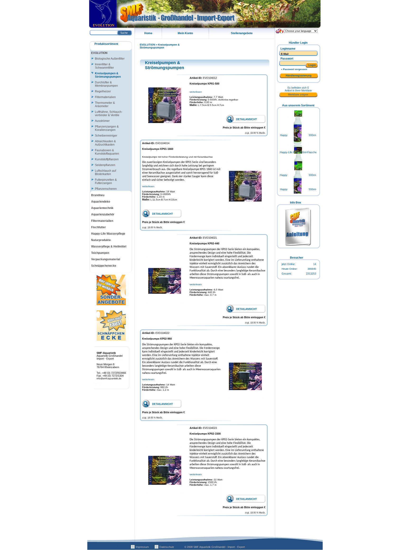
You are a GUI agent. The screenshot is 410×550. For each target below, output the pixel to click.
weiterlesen (196, 91)
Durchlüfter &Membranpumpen (106, 84)
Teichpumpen (100, 253)
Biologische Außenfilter (110, 58)
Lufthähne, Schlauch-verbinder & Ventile (108, 113)
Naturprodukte (101, 240)
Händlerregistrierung (299, 75)
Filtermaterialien (105, 97)
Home (148, 33)
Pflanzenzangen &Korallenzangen (107, 128)
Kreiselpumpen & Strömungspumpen (160, 46)
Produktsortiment (106, 44)
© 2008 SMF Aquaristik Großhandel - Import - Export (214, 546)
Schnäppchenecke (103, 265)
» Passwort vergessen (294, 69)
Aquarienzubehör (102, 214)
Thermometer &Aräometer (105, 104)
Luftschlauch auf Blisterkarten (105, 172)
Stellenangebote (242, 33)
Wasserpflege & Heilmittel (108, 246)
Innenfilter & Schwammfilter (104, 66)
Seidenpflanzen (105, 165)
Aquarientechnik (102, 208)
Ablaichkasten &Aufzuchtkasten (105, 143)
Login (312, 65)
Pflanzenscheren (106, 188)
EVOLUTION (147, 44)
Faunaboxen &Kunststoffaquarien (107, 152)
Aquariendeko (100, 201)
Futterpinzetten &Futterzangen (106, 181)
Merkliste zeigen (298, 94)
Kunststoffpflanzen (107, 159)
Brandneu (97, 195)
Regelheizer (103, 91)
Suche (124, 32)
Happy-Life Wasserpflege (108, 233)
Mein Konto (185, 33)
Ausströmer (102, 121)
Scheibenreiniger (106, 135)
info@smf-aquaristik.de (109, 378)
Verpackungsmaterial (105, 259)
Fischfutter (98, 227)
